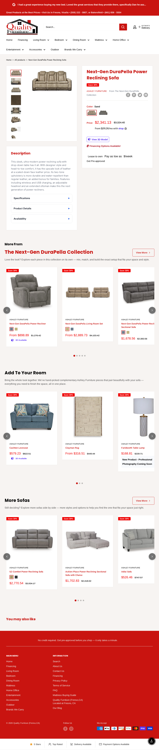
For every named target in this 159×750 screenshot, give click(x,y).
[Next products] (152, 310)
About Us (57, 666)
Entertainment (13, 49)
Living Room (39, 40)
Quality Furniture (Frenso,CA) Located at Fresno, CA (68, 701)
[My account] (134, 27)
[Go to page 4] (82, 355)
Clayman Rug (72, 448)
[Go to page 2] (77, 355)
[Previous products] (6, 310)
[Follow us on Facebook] (65, 729)
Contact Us (58, 671)
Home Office (119, 40)
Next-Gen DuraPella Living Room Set (84, 323)
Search (56, 661)
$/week (128, 156)
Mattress (99, 40)
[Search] (123, 27)
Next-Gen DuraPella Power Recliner (27, 323)
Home (9, 40)
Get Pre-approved (96, 161)
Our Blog (57, 708)
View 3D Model (99, 139)
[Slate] (103, 113)
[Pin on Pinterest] (134, 95)
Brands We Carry (73, 49)
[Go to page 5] (85, 355)
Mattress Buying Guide (64, 695)
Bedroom (59, 40)
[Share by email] (146, 95)
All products (20, 60)
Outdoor (55, 49)
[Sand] (92, 113)
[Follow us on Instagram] (71, 729)
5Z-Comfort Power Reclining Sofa (26, 571)
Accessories (35, 49)
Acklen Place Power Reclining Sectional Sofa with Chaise (85, 573)
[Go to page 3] (79, 355)
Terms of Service (61, 685)
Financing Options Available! (105, 146)
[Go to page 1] (74, 356)
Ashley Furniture (97, 91)
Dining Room (79, 40)
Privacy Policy (60, 680)
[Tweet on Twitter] (140, 95)
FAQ (55, 690)
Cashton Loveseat (18, 448)
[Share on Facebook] (128, 95)
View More (141, 252)
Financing (23, 40)
